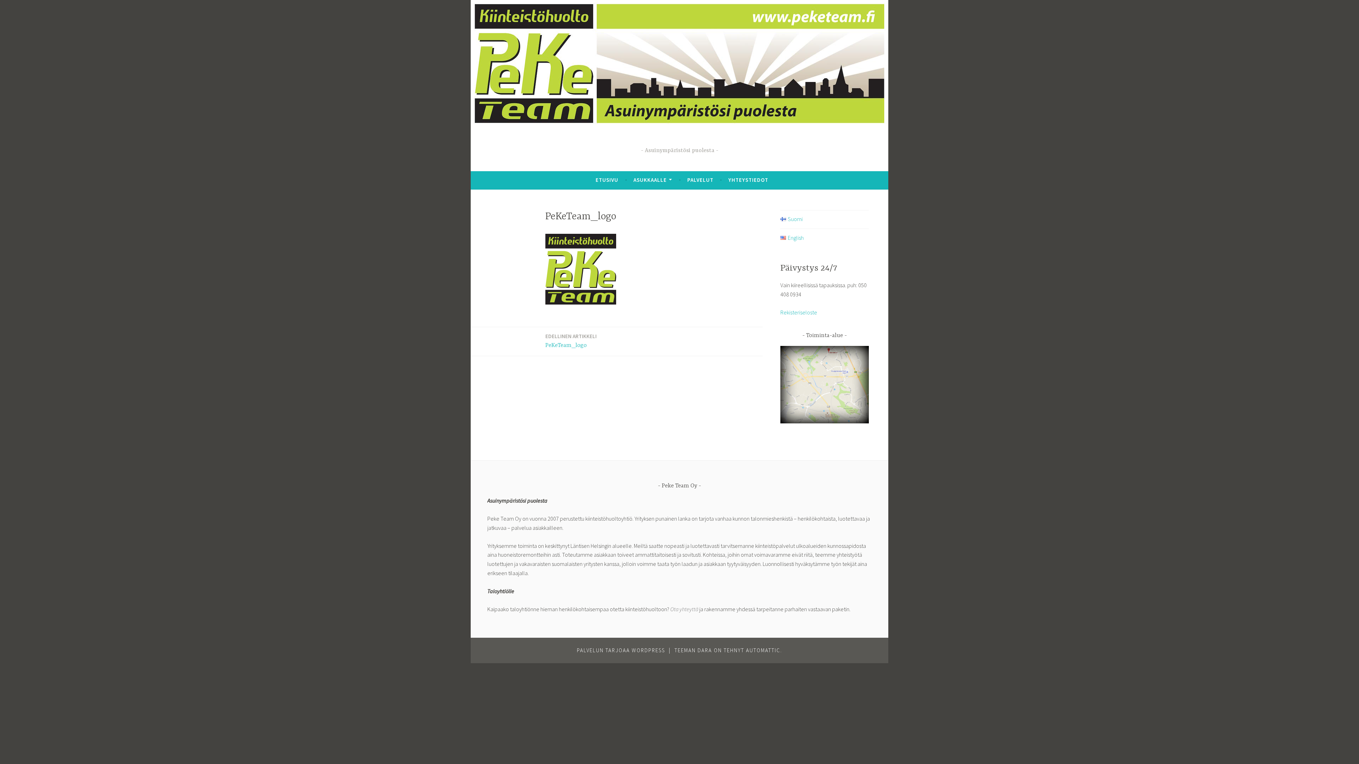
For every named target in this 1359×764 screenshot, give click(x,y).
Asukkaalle (650, 179)
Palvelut (700, 179)
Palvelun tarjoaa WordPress (621, 650)
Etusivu (607, 179)
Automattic (763, 650)
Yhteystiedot (748, 179)
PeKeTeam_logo (571, 341)
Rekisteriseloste (798, 312)
